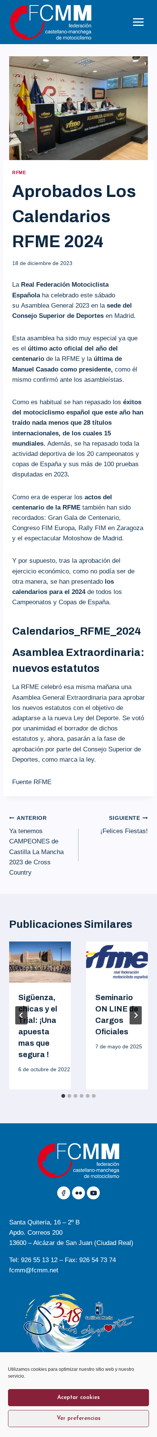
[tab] (63, 1096)
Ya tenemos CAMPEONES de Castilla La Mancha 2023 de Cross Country (36, 845)
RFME (19, 172)
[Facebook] (63, 1192)
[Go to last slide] (21, 1015)
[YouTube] (93, 1192)
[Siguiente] (136, 1015)
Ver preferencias (79, 1418)
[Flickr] (78, 1192)
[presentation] (40, 962)
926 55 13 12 (39, 1260)
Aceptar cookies (78, 1397)
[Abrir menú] (138, 21)
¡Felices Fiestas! (124, 825)
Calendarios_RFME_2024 (76, 631)
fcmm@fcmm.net (33, 1270)
